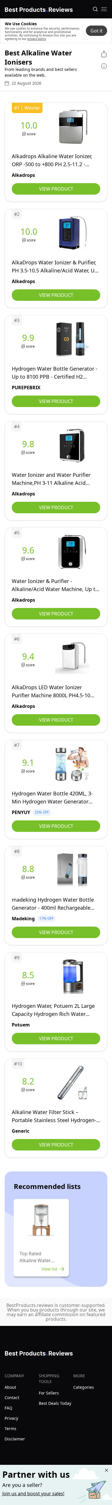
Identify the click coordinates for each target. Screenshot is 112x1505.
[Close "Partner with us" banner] (107, 1470)
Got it (96, 31)
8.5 (28, 975)
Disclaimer (15, 1439)
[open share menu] (104, 54)
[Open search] (95, 9)
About (10, 1387)
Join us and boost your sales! (33, 1493)
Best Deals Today (55, 1403)
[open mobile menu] (104, 9)
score (31, 134)
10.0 (28, 125)
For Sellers (49, 1393)
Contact (12, 1397)
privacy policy (36, 39)
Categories (83, 1387)
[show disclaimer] (104, 66)
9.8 (28, 444)
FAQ (8, 1408)
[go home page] (39, 9)
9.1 (28, 763)
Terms (10, 1428)
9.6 (28, 550)
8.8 (28, 869)
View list (49, 1269)
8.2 (28, 1081)
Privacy (11, 1418)
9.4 (28, 656)
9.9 (28, 338)
